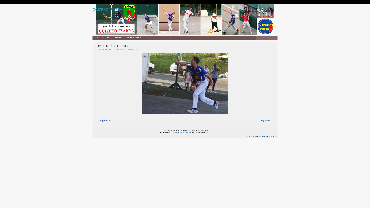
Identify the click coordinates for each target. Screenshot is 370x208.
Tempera (264, 136)
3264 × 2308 (130, 49)
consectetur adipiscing (185, 132)
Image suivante (265, 121)
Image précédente (105, 121)
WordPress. (272, 136)
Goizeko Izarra (107, 10)
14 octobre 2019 (105, 49)
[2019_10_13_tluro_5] (185, 83)
